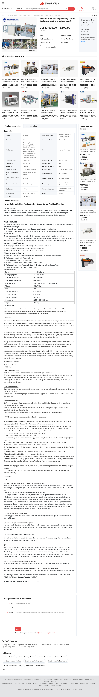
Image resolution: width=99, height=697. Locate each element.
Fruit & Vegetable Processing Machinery (25, 645)
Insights (53, 681)
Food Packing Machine (59, 657)
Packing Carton (43, 657)
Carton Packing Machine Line (12, 665)
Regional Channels (78, 679)
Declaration (70, 689)
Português (28, 683)
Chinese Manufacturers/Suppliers (32, 679)
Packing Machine (8, 657)
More (82, 41)
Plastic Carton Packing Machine (57, 661)
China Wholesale (47, 679)
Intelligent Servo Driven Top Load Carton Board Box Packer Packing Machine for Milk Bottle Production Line (88, 241)
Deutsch (57, 683)
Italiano (51, 683)
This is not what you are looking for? (25, 633)
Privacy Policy (78, 689)
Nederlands (64, 683)
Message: (10, 612)
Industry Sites (67, 679)
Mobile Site (46, 681)
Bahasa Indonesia (56, 685)
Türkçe (40, 685)
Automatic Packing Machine (26, 657)
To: (13, 608)
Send (17, 629)
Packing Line (6, 645)
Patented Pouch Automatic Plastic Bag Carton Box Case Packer (88, 181)
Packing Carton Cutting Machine (34, 665)
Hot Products (8, 679)
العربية (71, 683)
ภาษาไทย (92, 683)
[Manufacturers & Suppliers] (49, 3)
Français (35, 683)
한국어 (76, 683)
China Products (18, 679)
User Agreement (60, 689)
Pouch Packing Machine (61, 645)
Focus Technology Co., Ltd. (37, 689)
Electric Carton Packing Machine (34, 661)
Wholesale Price (58, 679)
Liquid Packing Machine (9, 647)
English (15, 683)
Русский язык (43, 683)
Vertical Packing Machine (27, 647)
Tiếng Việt (46, 685)
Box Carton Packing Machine (12, 661)
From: (11, 603)
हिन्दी (87, 683)
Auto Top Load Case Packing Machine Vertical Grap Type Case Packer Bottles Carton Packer (88, 150)
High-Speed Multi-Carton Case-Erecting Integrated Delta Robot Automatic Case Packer (88, 211)
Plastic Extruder (46, 645)
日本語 (82, 683)
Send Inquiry (51, 47)
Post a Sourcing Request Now (47, 633)
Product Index (88, 679)
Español (21, 683)
